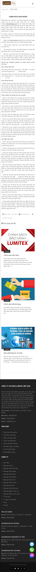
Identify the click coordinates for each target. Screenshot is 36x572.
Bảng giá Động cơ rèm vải (11, 491)
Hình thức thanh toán (9, 435)
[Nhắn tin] (32, 555)
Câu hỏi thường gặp (9, 449)
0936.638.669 (10, 517)
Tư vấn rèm (6, 496)
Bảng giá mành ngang (9, 471)
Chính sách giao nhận (9, 438)
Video (5, 502)
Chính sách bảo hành (9, 440)
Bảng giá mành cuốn (9, 479)
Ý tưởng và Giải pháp (9, 499)
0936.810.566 (10, 531)
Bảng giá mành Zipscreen (10, 488)
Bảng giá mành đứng (9, 474)
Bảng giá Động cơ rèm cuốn (11, 494)
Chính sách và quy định (10, 432)
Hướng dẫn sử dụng (9, 452)
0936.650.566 (10, 544)
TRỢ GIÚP (14, 9)
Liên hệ (5, 505)
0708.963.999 (10, 558)
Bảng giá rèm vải (8, 465)
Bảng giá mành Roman (10, 477)
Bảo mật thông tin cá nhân (11, 446)
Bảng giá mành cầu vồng (10, 468)
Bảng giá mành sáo (9, 485)
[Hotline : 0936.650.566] (32, 544)
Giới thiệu (6, 462)
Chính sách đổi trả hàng (10, 443)
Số (7, 514)
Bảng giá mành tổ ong (9, 482)
